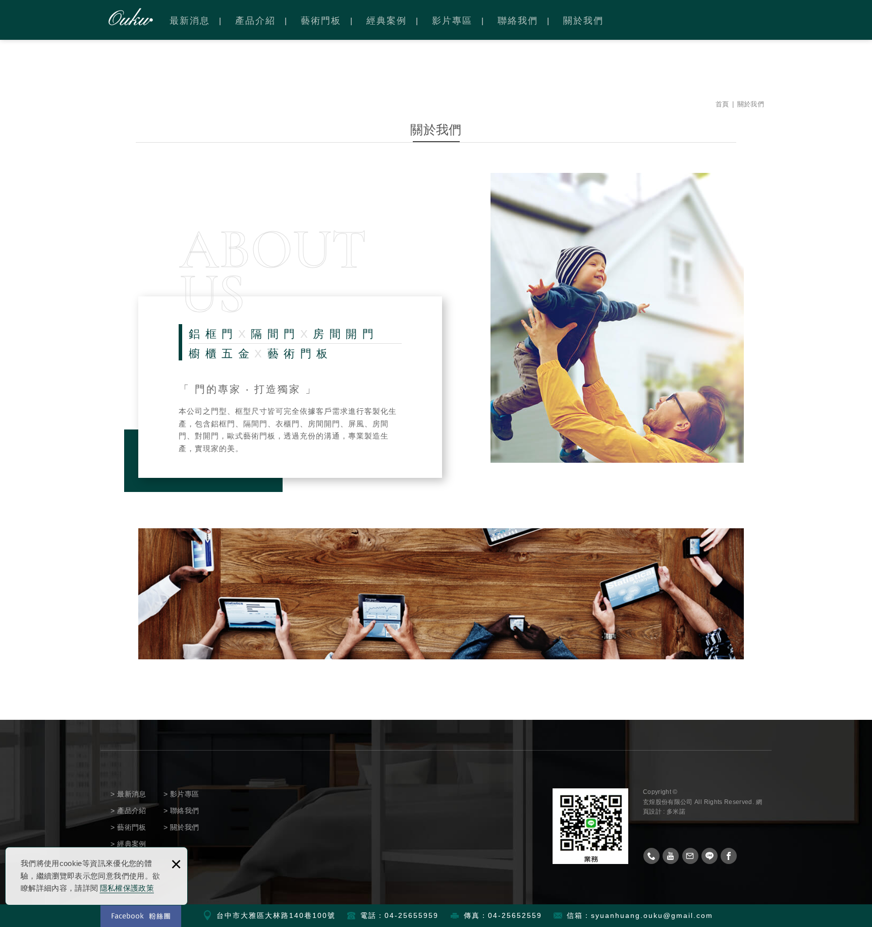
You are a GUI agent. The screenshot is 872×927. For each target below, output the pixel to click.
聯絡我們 (518, 21)
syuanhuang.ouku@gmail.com (690, 856)
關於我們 (583, 21)
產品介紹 (255, 21)
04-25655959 (412, 915)
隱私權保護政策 (127, 888)
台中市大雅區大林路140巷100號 (276, 915)
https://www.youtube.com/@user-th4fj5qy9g (671, 856)
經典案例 (386, 21)
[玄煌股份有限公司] (130, 17)
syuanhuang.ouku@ (631, 915)
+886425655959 (651, 856)
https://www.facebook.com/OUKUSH (729, 856)
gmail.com (692, 915)
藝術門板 (321, 21)
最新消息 (190, 21)
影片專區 (452, 21)
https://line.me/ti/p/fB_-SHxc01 (709, 856)
